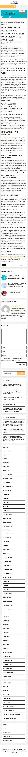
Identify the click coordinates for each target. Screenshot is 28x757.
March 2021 (6, 648)
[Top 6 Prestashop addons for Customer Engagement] (4, 293)
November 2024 (7, 526)
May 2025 (6, 502)
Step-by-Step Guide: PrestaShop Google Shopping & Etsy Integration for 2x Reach (16, 285)
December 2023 (7, 565)
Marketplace (7, 698)
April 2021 (6, 644)
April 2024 (6, 549)
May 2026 (6, 463)
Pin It (21, 265)
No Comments (5, 43)
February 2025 (7, 514)
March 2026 (6, 470)
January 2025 (7, 518)
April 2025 (6, 506)
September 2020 (8, 672)
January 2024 (7, 561)
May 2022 (6, 624)
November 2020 (7, 664)
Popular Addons (8, 710)
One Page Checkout (9, 706)
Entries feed (6, 732)
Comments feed (7, 736)
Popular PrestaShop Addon (12, 714)
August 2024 (7, 538)
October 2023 (7, 573)
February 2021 (7, 652)
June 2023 (6, 585)
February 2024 (7, 557)
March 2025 (6, 510)
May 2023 (6, 589)
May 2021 (6, 640)
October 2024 (7, 530)
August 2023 (7, 577)
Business (5, 690)
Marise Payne (5, 42)
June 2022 (6, 621)
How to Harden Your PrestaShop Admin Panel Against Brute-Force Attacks (12, 386)
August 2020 (7, 676)
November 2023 (7, 569)
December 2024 (7, 522)
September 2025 (8, 486)
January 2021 (7, 656)
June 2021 (6, 636)
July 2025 (6, 494)
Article (5, 686)
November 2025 (7, 478)
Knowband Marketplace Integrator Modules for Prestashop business (13, 431)
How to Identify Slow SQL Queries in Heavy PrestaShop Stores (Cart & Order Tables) (13, 392)
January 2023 (7, 597)
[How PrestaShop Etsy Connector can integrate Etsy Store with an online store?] (4, 277)
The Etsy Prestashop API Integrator (10, 137)
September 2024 (8, 534)
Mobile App (6, 702)
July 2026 (6, 455)
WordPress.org (7, 740)
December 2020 (7, 660)
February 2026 (7, 474)
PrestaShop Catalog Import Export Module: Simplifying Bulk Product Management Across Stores (13, 410)
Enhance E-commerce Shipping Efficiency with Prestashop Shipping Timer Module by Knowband (13, 424)
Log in (4, 728)
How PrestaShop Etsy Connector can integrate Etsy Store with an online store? (16, 277)
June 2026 (6, 459)
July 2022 (6, 617)
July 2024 (6, 542)
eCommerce (22, 42)
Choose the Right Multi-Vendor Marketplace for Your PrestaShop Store (12, 438)
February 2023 (7, 593)
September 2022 (8, 609)
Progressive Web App (9, 718)
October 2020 (7, 668)
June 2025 (6, 498)
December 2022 (7, 601)
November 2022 (7, 605)
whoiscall (6, 429)
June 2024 (6, 545)
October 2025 (7, 482)
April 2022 (6, 628)
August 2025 (7, 490)
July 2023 (6, 581)
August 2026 (7, 451)
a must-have (8, 63)
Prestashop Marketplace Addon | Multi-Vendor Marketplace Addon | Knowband (14, 751)
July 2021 (6, 632)
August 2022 (7, 613)
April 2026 (6, 466)
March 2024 (6, 553)
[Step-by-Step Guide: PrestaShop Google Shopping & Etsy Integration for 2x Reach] (4, 285)
